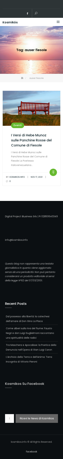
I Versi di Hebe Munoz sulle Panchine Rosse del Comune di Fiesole (31, 140)
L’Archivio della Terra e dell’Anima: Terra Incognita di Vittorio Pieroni (29, 359)
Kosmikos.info (15, 177)
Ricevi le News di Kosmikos (37, 418)
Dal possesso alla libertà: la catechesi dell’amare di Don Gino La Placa (27, 319)
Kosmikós (10, 22)
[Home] (22, 78)
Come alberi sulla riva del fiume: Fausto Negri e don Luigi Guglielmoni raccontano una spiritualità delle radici (30, 333)
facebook (27, 14)
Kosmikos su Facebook (24, 383)
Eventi (18, 125)
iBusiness (27, 216)
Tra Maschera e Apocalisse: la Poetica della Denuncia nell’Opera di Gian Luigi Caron (31, 347)
